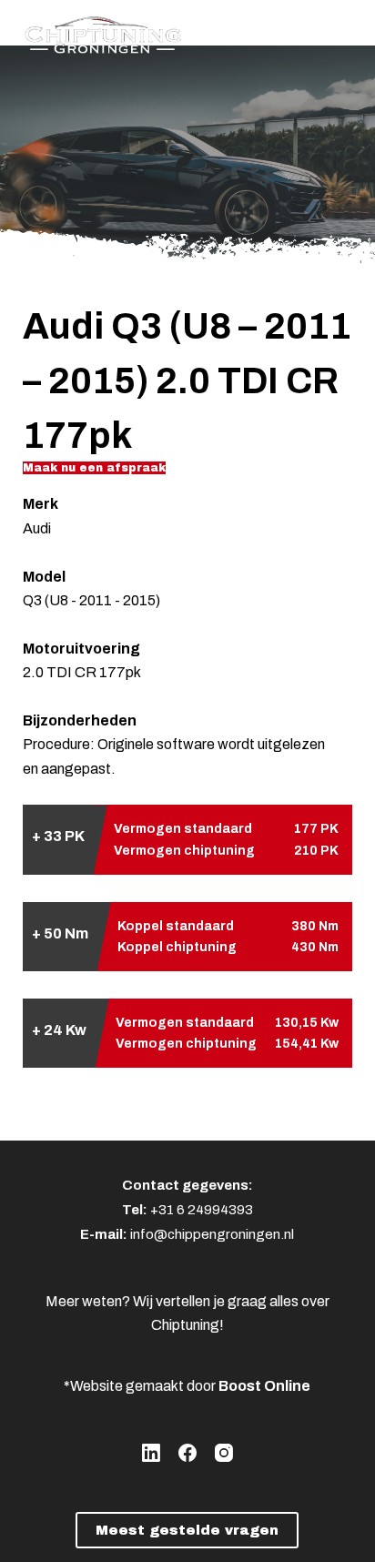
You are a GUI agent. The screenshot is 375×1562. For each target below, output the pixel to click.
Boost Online (264, 1386)
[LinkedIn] (151, 1453)
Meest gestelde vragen (187, 1530)
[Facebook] (187, 1453)
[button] (94, 468)
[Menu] (344, 32)
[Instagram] (224, 1453)
